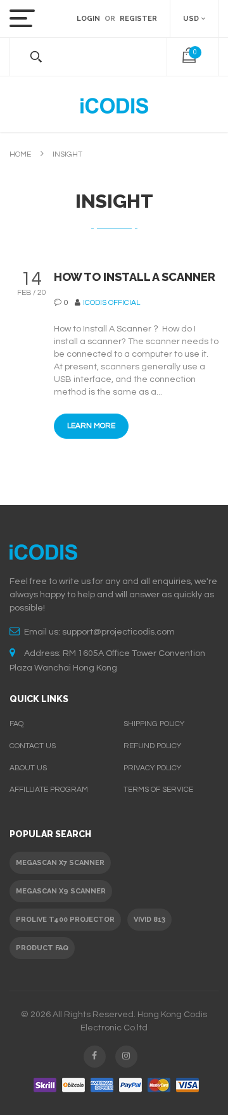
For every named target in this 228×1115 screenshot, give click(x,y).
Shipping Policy (154, 724)
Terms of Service (158, 789)
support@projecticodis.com (118, 632)
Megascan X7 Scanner (60, 863)
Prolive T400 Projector (65, 919)
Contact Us (33, 746)
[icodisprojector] (114, 104)
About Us (28, 768)
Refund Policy (152, 746)
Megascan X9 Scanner (61, 891)
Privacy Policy (152, 768)
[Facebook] (95, 1057)
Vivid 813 (149, 919)
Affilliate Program (49, 789)
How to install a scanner (134, 276)
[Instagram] (126, 1057)
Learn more (91, 426)
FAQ (16, 724)
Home (20, 154)
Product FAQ (42, 948)
